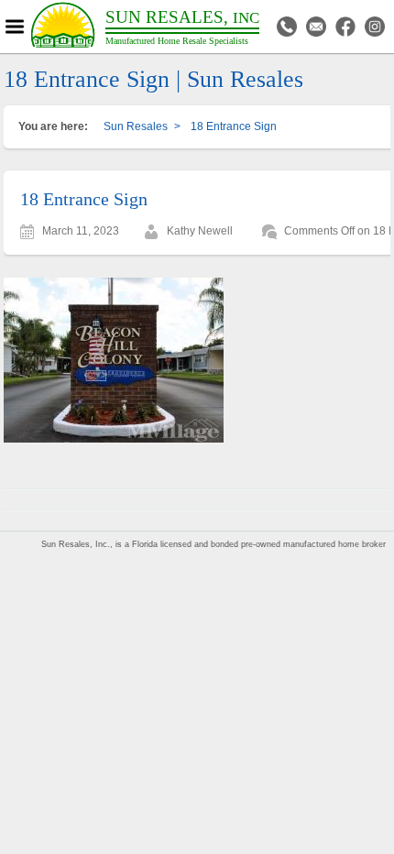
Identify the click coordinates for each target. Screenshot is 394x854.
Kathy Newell (200, 230)
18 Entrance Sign (84, 199)
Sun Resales (136, 126)
